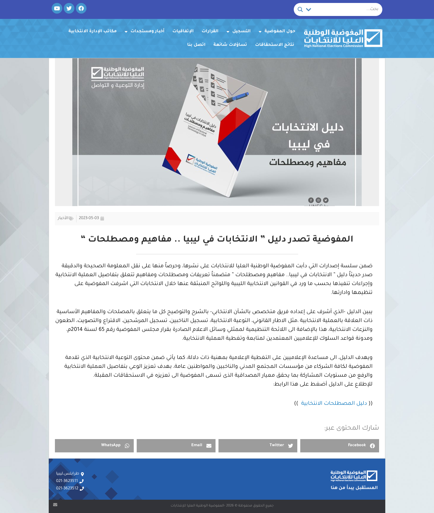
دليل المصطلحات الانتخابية (334, 404)
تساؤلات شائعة (230, 45)
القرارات (210, 31)
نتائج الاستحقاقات (274, 45)
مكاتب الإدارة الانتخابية (92, 31)
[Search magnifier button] (300, 9)
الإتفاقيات (183, 31)
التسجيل (241, 31)
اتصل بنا (196, 45)
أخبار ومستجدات (147, 31)
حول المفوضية (280, 31)
